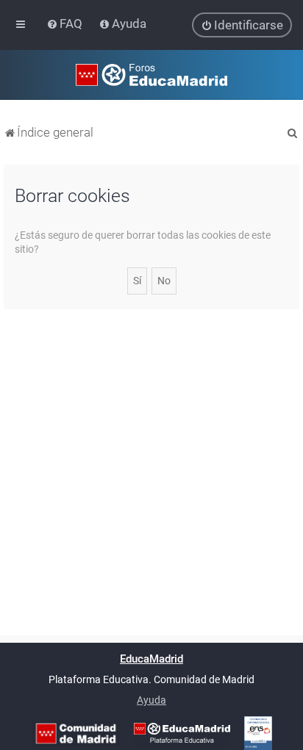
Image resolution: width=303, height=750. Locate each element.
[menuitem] (66, 23)
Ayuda (151, 700)
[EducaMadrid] (182, 733)
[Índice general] (151, 75)
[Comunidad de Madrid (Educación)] (76, 733)
